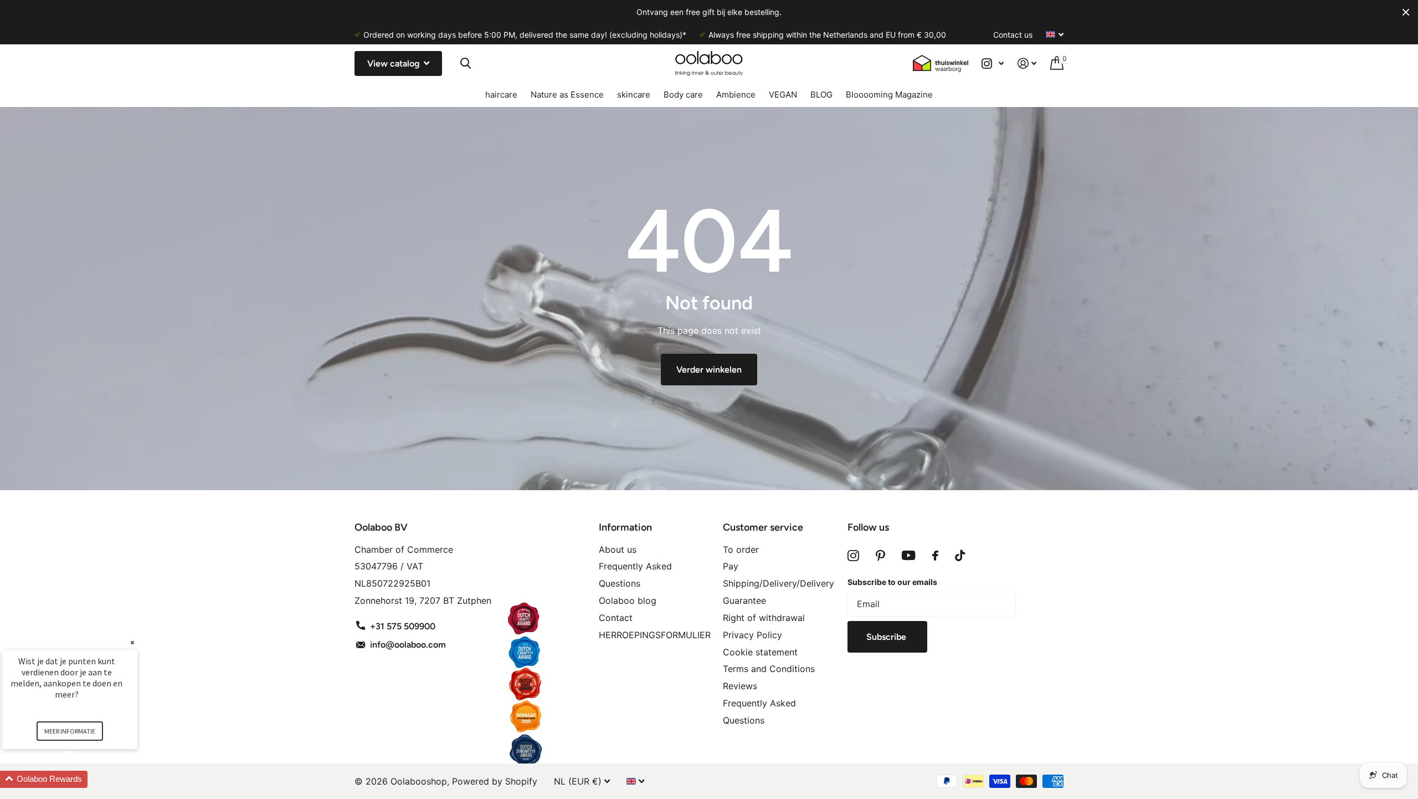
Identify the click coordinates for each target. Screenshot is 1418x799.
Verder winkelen (709, 369)
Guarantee (744, 600)
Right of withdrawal (764, 617)
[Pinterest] (880, 555)
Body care (683, 94)
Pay (730, 566)
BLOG (821, 94)
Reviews (740, 685)
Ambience (736, 94)
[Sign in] (1027, 63)
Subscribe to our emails (892, 582)
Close (1406, 12)
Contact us (1012, 34)
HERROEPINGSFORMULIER (655, 634)
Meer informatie (69, 731)
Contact (616, 617)
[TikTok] (960, 555)
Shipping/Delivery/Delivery (778, 583)
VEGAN (783, 94)
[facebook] (935, 555)
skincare (633, 94)
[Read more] (993, 63)
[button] (83, 779)
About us (617, 549)
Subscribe (887, 637)
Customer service (763, 527)
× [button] (132, 642)
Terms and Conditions (769, 668)
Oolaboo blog (627, 600)
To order (741, 549)
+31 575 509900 (402, 626)
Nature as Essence (567, 94)
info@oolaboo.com (408, 644)
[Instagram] (853, 555)
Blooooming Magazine (889, 94)
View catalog (394, 63)
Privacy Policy (752, 634)
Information (625, 527)
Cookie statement (760, 652)
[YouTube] (909, 555)
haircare (501, 94)
